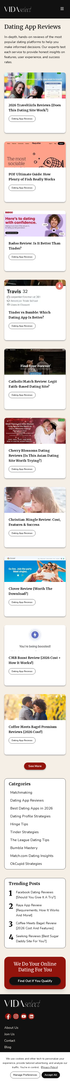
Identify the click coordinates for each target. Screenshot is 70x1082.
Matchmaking (21, 792)
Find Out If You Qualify (35, 981)
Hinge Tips (19, 824)
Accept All (51, 1075)
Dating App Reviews (22, 118)
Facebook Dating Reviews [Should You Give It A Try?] (36, 894)
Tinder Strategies (24, 832)
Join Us (9, 1034)
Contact (9, 1040)
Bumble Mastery (24, 847)
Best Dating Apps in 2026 (31, 808)
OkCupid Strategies (26, 863)
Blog (7, 1047)
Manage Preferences (25, 1075)
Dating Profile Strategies (30, 816)
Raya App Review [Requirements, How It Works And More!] (37, 910)
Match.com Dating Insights (31, 855)
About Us (11, 1028)
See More (35, 766)
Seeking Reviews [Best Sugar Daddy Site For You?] (37, 938)
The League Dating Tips (29, 840)
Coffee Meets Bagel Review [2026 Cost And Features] (36, 925)
